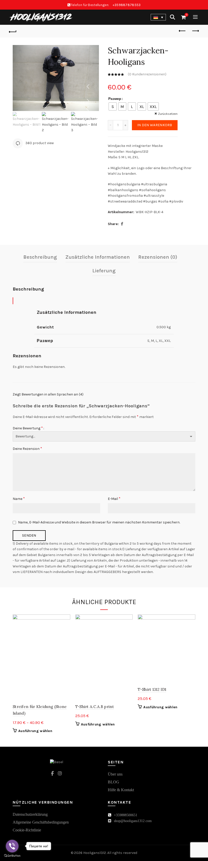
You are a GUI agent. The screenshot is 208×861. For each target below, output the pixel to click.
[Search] (172, 17)
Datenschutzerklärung (30, 814)
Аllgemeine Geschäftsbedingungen (41, 822)
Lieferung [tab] (104, 271)
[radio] (112, 106)
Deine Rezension (27, 448)
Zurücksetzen (168, 114)
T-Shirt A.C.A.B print (94, 706)
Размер (114, 99)
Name (19, 498)
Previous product (182, 31)
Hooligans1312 (94, 853)
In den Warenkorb (154, 125)
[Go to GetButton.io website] (12, 855)
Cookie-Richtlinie (27, 830)
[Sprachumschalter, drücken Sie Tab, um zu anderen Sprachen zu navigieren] (158, 17)
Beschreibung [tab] (40, 257)
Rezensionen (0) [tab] (157, 257)
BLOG (113, 782)
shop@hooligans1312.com (133, 821)
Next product (195, 31)
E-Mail (114, 498)
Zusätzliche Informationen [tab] (97, 257)
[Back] (13, 31)
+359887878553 (127, 5)
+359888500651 (125, 815)
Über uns (115, 774)
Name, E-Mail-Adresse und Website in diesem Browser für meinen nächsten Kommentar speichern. (99, 522)
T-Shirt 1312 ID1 (152, 689)
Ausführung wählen (35, 731)
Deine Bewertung (28, 428)
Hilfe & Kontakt (121, 790)
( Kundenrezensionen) (147, 74)
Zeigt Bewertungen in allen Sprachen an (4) (48, 394)
